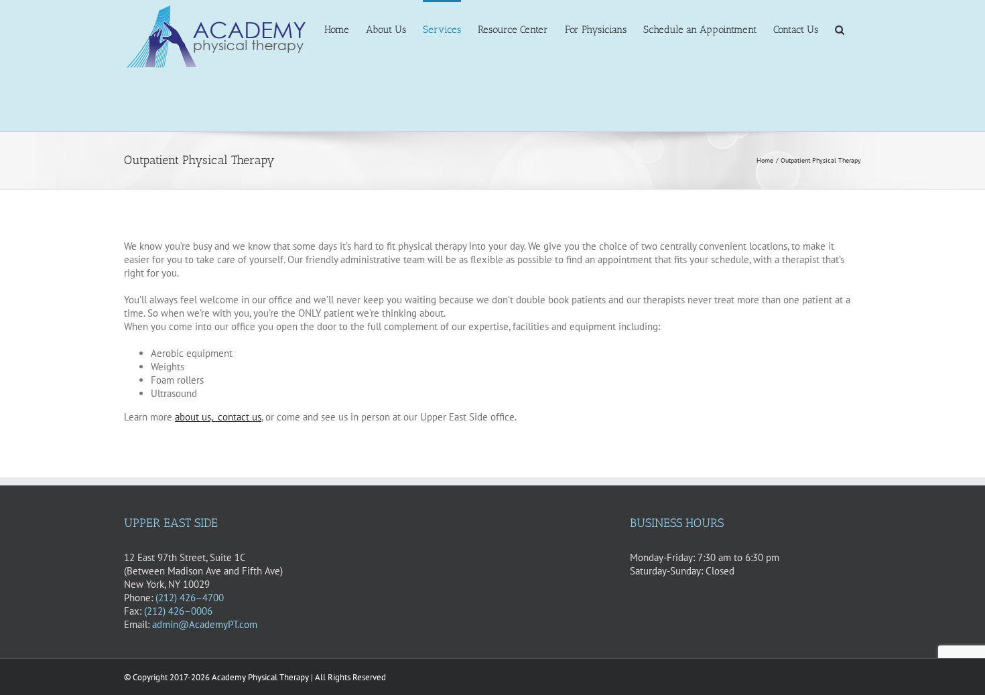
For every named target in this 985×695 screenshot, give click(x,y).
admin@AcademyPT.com (204, 624)
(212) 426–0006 (178, 611)
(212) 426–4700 (189, 597)
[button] (839, 29)
